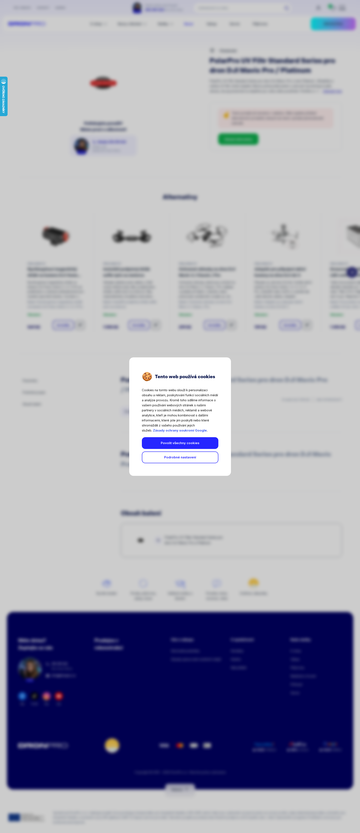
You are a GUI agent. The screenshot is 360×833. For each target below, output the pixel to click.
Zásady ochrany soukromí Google (180, 430)
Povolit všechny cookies (180, 443)
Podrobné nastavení (180, 457)
